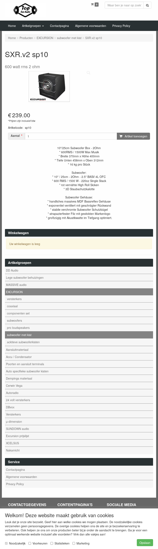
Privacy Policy (15, 484)
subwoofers (14, 320)
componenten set (18, 313)
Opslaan (144, 543)
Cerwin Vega (14, 385)
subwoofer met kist (19, 335)
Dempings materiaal (19, 378)
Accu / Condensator (19, 357)
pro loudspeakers (18, 328)
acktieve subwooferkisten (23, 342)
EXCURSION (14, 292)
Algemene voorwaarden (21, 477)
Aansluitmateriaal (17, 350)
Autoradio (12, 393)
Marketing (83, 543)
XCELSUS (12, 443)
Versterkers (13, 414)
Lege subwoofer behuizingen (25, 277)
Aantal (15, 135)
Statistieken (62, 543)
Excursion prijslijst (17, 436)
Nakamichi (13, 450)
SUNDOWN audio (17, 429)
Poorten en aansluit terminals (25, 364)
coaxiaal (12, 306)
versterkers (14, 299)
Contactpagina (15, 469)
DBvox (10, 407)
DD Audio (12, 270)
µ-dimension (14, 421)
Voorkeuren (40, 543)
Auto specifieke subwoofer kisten (27, 371)
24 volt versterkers (18, 400)
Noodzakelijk (17, 543)
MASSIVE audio (16, 285)
